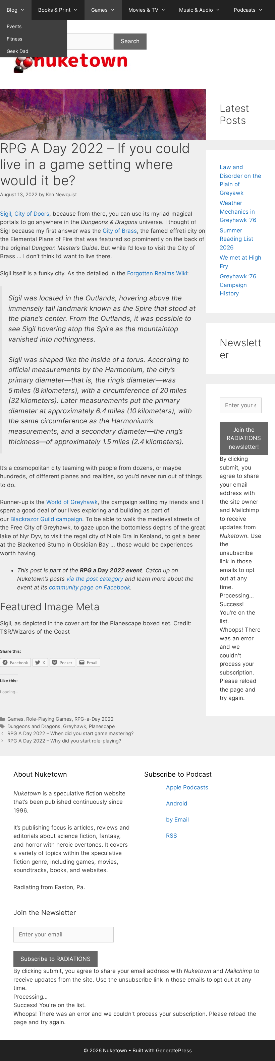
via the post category (94, 578)
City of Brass (120, 230)
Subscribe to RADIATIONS (55, 959)
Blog (12, 10)
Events (14, 26)
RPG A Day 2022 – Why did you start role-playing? (64, 741)
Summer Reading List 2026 (236, 239)
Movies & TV (143, 10)
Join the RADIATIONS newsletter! (244, 438)
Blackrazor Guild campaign (46, 519)
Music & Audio (196, 10)
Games (99, 10)
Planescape (102, 726)
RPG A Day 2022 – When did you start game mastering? (70, 733)
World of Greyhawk (72, 502)
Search (130, 41)
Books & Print (54, 10)
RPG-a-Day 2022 (94, 719)
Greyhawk (74, 726)
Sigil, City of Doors (24, 213)
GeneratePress (174, 1050)
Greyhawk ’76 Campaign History (238, 285)
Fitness (14, 39)
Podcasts (245, 10)
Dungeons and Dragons (33, 726)
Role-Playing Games (49, 719)
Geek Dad (18, 51)
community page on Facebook (89, 587)
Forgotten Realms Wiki (157, 273)
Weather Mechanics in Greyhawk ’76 (238, 211)
